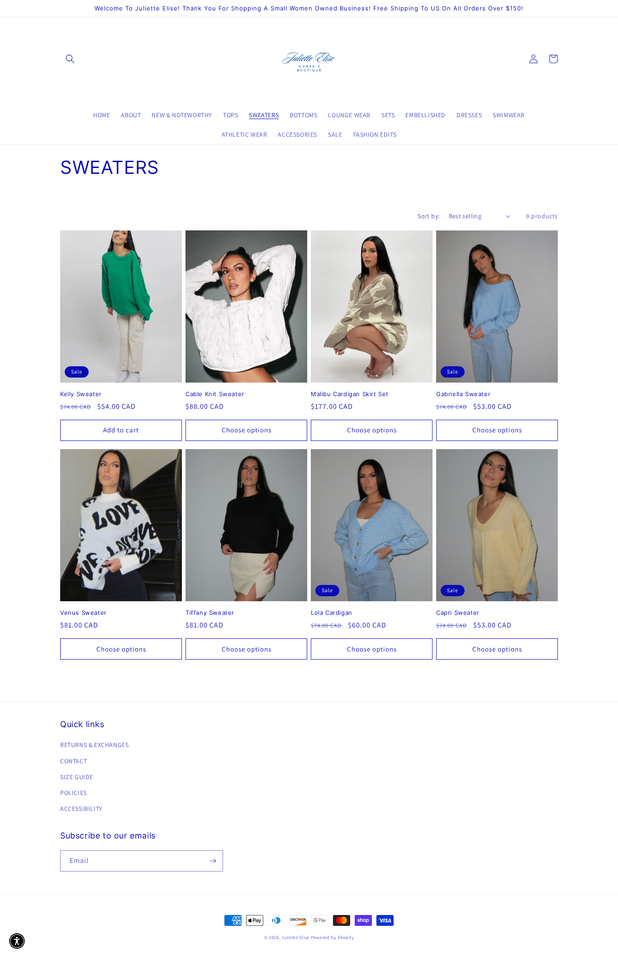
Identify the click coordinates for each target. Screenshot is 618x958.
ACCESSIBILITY (81, 809)
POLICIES (73, 793)
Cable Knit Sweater (214, 394)
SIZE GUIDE (76, 777)
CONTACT (73, 761)
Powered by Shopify (332, 937)
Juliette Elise (295, 937)
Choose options (246, 430)
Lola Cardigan (331, 612)
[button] (70, 59)
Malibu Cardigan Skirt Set (350, 394)
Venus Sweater (83, 612)
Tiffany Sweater (209, 612)
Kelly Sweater (81, 394)
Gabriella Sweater (463, 394)
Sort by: (428, 216)
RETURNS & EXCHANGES (94, 745)
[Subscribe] (213, 861)
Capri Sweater (458, 612)
